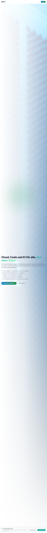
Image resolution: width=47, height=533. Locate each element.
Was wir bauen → (22, 283)
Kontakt (43, 1)
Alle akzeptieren (41, 530)
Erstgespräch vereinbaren (8, 283)
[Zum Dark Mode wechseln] (39, 2)
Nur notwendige (33, 530)
